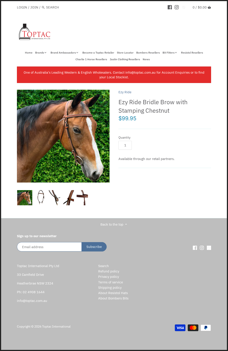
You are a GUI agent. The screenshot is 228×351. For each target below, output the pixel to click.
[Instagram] (177, 7)
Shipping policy (110, 287)
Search (103, 266)
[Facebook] (170, 7)
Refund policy (108, 271)
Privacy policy (108, 276)
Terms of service (110, 282)
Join (34, 7)
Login (22, 7)
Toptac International (56, 326)
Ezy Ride (124, 92)
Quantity (124, 137)
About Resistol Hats (113, 293)
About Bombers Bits (113, 298)
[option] (25, 198)
